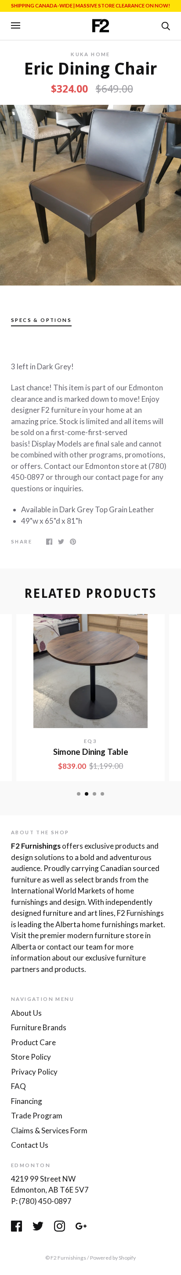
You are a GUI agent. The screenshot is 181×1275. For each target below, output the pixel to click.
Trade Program (36, 1115)
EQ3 (90, 741)
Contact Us (29, 1145)
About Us (26, 1013)
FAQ (18, 1086)
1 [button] (78, 794)
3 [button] (94, 794)
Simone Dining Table (90, 752)
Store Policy (31, 1056)
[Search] (165, 25)
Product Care (33, 1042)
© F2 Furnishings (65, 1257)
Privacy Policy (34, 1071)
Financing (26, 1101)
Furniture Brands (38, 1027)
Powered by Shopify (113, 1257)
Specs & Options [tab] (41, 320)
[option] (90, 195)
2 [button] (86, 794)
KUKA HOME (90, 54)
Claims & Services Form (49, 1130)
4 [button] (102, 794)
